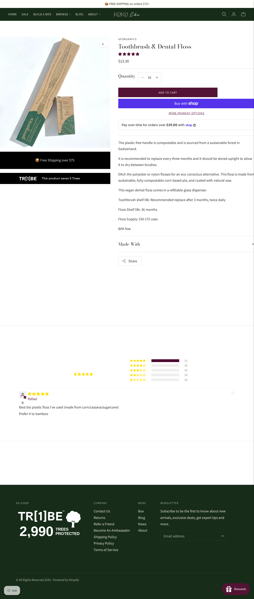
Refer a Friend (104, 524)
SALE (25, 14)
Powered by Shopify (66, 580)
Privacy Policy (104, 543)
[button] (129, 54)
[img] (38, 394)
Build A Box (42, 14)
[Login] (234, 14)
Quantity (126, 76)
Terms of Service (106, 549)
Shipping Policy (105, 537)
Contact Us (102, 511)
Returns (99, 517)
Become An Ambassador (112, 530)
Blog (79, 14)
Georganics (127, 39)
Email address (173, 532)
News (142, 524)
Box (141, 511)
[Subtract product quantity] (157, 77)
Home (12, 14)
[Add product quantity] (142, 77)
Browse (62, 14)
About (93, 14)
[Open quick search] (224, 14)
